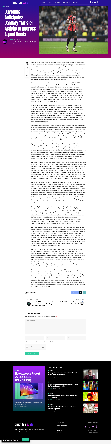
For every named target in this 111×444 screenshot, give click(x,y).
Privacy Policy (6, 440)
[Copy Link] (35, 41)
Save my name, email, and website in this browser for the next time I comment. (45, 342)
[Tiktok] (97, 2)
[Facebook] (90, 2)
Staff (11, 39)
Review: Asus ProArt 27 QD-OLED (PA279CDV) (27, 376)
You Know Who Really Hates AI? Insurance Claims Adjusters (63, 408)
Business (6, 6)
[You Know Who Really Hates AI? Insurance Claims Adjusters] (90, 408)
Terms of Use (15, 440)
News (18, 370)
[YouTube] (95, 2)
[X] (92, 2)
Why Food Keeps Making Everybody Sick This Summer (62, 396)
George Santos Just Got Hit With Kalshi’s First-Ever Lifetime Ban (62, 374)
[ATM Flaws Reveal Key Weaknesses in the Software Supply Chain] (90, 385)
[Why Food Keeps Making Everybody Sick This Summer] (90, 396)
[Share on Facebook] (30, 41)
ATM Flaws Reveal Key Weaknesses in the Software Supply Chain (63, 385)
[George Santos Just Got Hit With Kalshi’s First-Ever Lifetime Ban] (90, 374)
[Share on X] (32, 41)
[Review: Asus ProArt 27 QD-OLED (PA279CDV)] (29, 391)
